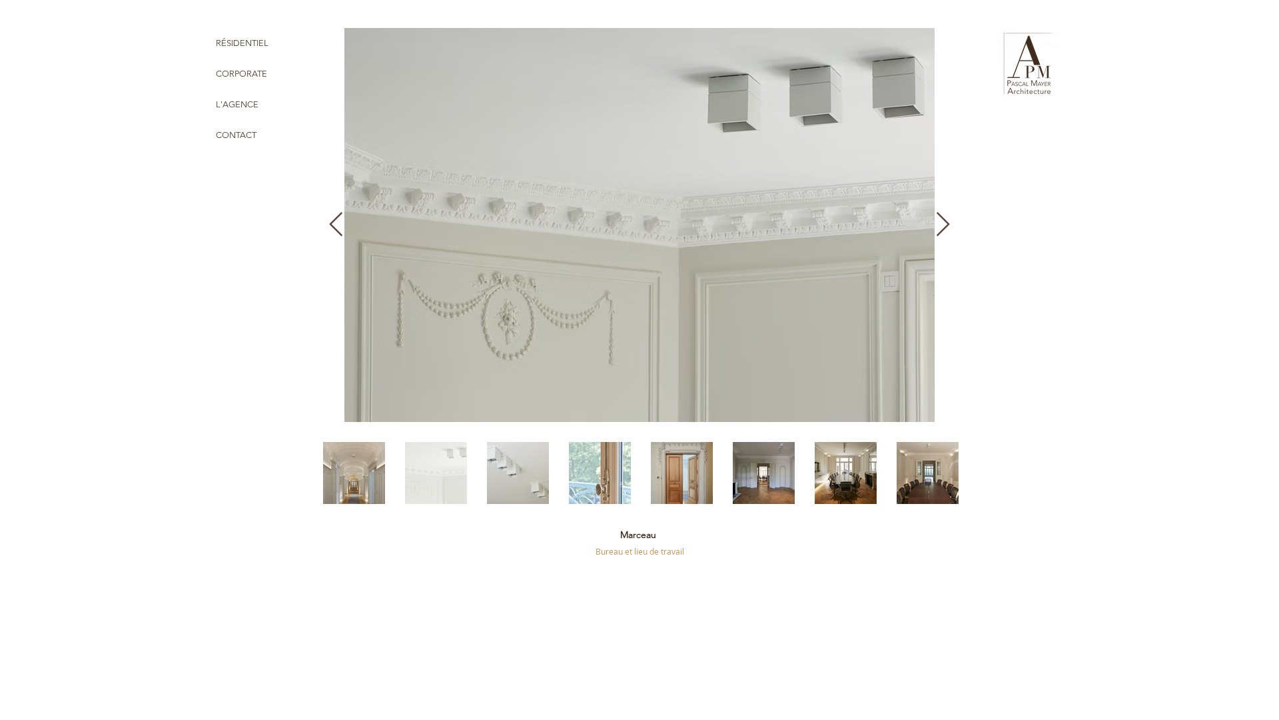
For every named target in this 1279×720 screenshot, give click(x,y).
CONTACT (236, 135)
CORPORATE (241, 74)
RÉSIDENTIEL (242, 43)
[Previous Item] (336, 225)
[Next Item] (943, 225)
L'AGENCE (237, 104)
